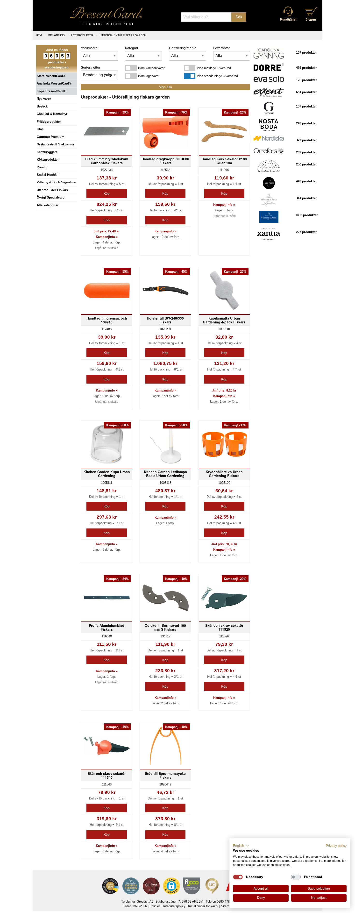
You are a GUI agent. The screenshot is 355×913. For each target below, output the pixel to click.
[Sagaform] (269, 183)
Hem (39, 35)
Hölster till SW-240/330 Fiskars (165, 320)
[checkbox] (238, 877)
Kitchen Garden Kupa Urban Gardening (107, 473)
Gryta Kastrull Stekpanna (55, 144)
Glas (40, 129)
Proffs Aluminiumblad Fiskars (106, 627)
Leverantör (221, 48)
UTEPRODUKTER (82, 35)
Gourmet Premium (50, 137)
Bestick (42, 106)
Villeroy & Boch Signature (56, 182)
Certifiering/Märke (182, 48)
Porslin (42, 167)
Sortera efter (90, 67)
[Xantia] (268, 233)
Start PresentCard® (51, 76)
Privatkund (56, 35)
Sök (238, 17)
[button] (241, 846)
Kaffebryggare (47, 152)
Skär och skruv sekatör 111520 (224, 627)
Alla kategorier (47, 205)
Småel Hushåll (47, 175)
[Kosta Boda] (268, 125)
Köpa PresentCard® (51, 91)
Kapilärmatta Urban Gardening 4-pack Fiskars (224, 320)
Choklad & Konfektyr (52, 114)
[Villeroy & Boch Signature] (269, 200)
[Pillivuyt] (268, 166)
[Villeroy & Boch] (268, 217)
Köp (107, 193)
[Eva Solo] (269, 78)
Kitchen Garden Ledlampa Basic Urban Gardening (165, 473)
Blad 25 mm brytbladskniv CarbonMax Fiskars (106, 161)
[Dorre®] (269, 67)
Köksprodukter (48, 159)
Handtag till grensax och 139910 (106, 320)
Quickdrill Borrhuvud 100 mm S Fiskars (165, 627)
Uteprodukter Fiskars (52, 190)
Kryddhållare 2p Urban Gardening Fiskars (224, 473)
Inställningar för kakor (203, 906)
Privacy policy (336, 846)
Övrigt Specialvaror (51, 197)
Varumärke (89, 48)
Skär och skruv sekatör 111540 (107, 775)
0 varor (311, 19)
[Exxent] (269, 92)
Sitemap (227, 906)
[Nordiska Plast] (269, 138)
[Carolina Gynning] (269, 53)
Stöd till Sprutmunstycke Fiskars (165, 775)
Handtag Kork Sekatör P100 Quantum (224, 161)
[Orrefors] (269, 151)
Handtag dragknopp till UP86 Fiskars (165, 161)
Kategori (131, 48)
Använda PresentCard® (54, 83)
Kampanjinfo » (107, 237)
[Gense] (269, 108)
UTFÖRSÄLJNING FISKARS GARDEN (123, 35)
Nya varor (44, 98)
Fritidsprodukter (49, 121)
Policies (155, 906)
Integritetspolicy (174, 906)
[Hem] (106, 16)
